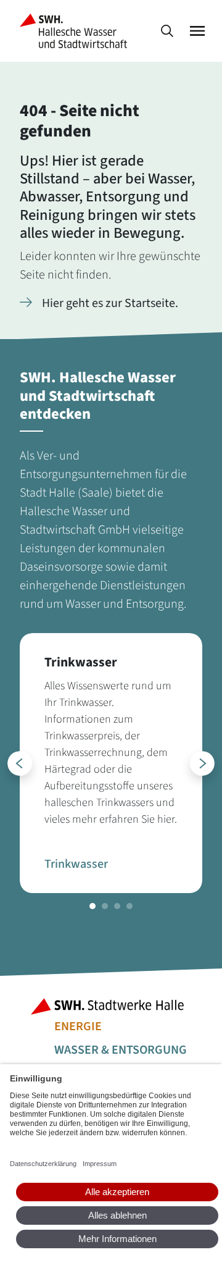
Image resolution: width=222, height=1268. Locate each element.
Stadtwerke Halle (111, 1006)
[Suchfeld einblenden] (167, 31)
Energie (78, 1026)
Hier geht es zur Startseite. (110, 303)
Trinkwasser (76, 864)
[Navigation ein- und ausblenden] (197, 31)
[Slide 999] (92, 906)
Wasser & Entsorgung (120, 1050)
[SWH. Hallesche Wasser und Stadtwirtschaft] (76, 31)
